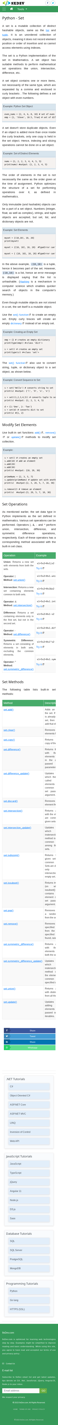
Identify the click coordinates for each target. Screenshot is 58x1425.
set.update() (10, 1002)
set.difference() (21, 634)
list (47, 30)
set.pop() (9, 910)
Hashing (24, 281)
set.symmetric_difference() (19, 669)
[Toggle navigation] (4, 9)
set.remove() (11, 923)
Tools (21, 9)
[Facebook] (47, 3)
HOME (15, 1409)
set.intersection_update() (17, 827)
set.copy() (9, 739)
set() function (20, 314)
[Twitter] (53, 3)
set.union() (19, 580)
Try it (39, 568)
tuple (5, 34)
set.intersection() (22, 605)
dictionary (16, 323)
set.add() (9, 709)
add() (38, 432)
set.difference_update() (16, 773)
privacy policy (12, 1354)
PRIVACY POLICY (38, 1409)
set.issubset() (11, 883)
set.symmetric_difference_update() (23, 961)
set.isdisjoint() (11, 855)
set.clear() (9, 730)
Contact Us (10, 1364)
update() (16, 437)
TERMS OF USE (25, 1409)
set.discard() (11, 801)
